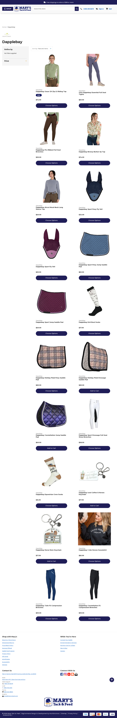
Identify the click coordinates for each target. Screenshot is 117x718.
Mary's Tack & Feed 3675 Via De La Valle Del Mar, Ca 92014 (19, 674)
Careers (62, 651)
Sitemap (4, 665)
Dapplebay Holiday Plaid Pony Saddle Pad (50, 379)
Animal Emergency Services (68, 643)
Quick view (51, 68)
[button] (112, 680)
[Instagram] (65, 674)
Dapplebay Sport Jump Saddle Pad (49, 322)
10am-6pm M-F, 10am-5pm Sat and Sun (13, 679)
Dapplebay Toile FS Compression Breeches (49, 606)
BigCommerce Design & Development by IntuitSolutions (40, 713)
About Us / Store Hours (9, 640)
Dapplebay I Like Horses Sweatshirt (93, 550)
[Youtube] (68, 674)
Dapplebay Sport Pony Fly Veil (90, 209)
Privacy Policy (6, 654)
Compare (52, 72)
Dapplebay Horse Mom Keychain (48, 550)
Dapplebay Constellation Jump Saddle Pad (51, 436)
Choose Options (51, 105)
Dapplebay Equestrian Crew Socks (49, 494)
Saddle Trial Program (8, 651)
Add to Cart (94, 391)
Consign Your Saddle (66, 640)
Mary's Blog (63, 648)
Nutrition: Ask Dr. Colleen (67, 645)
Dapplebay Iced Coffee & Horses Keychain (91, 493)
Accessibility (6, 662)
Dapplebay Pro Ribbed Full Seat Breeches (48, 151)
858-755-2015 (8, 688)
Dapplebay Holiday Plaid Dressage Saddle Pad (92, 379)
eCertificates (6, 659)
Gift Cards (5, 656)
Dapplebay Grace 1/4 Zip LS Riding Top (51, 91)
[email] (76, 674)
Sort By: (34, 48)
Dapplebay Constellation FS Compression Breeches (90, 606)
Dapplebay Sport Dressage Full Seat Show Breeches (93, 436)
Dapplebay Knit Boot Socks (89, 322)
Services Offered (7, 648)
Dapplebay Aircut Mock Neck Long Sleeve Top (49, 208)
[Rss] (72, 674)
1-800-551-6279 (8, 683)
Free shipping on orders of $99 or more (59, 2)
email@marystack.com (11, 696)
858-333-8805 (8, 692)
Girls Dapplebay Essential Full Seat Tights (92, 93)
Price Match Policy (7, 645)
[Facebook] (61, 674)
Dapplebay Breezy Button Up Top (92, 152)
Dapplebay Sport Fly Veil (45, 267)
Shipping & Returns (8, 643)
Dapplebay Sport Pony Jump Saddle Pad (93, 266)
